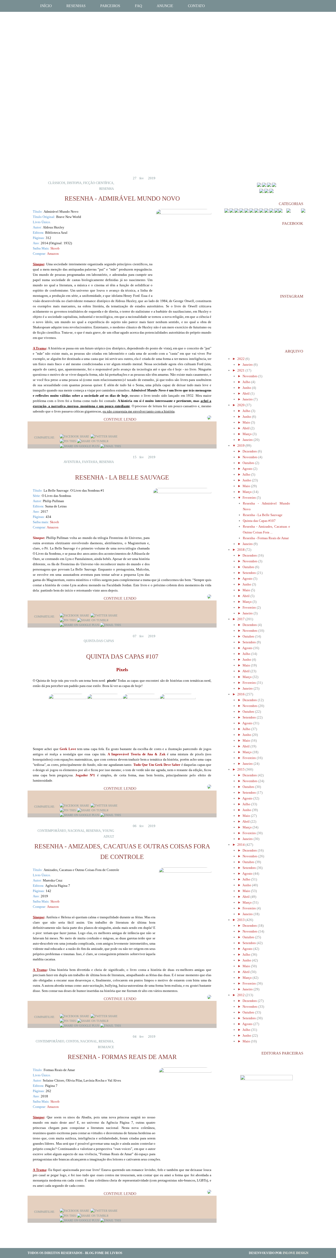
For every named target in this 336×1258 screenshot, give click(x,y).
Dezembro (250, 451)
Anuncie (165, 6)
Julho (247, 382)
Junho (247, 388)
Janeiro (248, 364)
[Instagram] (271, 192)
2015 (241, 769)
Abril (246, 393)
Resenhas (76, 6)
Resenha (106, 189)
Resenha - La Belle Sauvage (122, 477)
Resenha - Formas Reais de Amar (122, 1056)
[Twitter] (104, 436)
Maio (247, 422)
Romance (106, 1047)
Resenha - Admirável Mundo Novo (122, 198)
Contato (196, 6)
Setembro (250, 573)
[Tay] (264, 186)
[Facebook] (74, 436)
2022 (241, 359)
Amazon (53, 254)
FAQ (138, 6)
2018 (241, 550)
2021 (241, 370)
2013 (241, 920)
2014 (241, 845)
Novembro (250, 376)
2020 (241, 405)
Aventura (72, 462)
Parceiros (110, 6)
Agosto (247, 469)
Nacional (76, 831)
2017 (241, 619)
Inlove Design (295, 1253)
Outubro (249, 463)
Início (46, 6)
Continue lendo (120, 419)
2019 (241, 445)
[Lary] (274, 186)
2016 (241, 694)
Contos (72, 1041)
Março (248, 434)
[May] (259, 186)
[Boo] (269, 186)
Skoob (55, 248)
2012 (241, 995)
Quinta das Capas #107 (122, 656)
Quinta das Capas (99, 641)
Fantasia (90, 462)
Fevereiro (250, 498)
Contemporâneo (52, 831)
